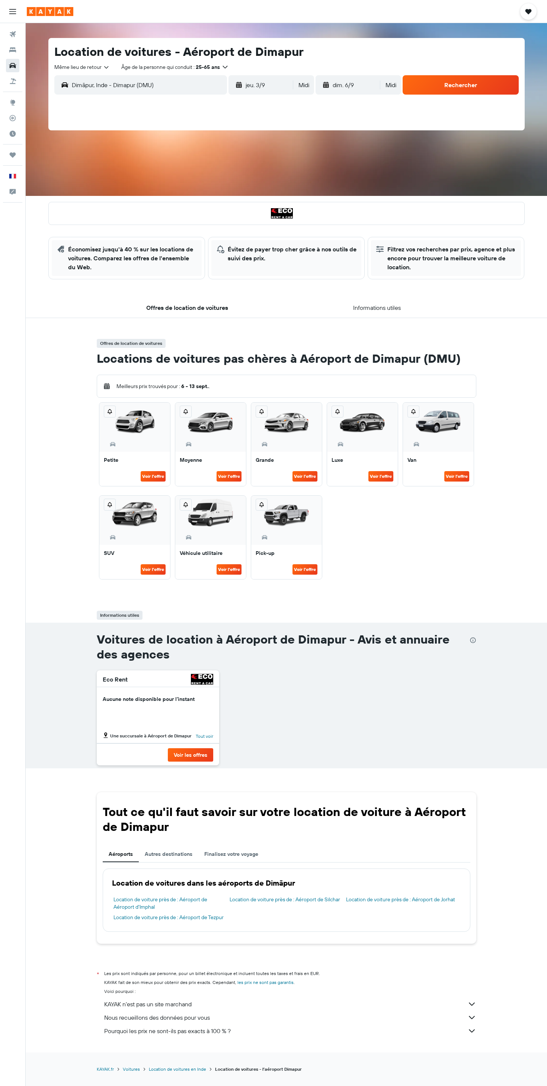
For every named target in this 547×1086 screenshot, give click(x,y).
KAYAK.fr (105, 1069)
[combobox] (82, 67)
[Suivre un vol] (12, 118)
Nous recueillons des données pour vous (157, 1017)
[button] (12, 11)
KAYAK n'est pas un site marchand (148, 1004)
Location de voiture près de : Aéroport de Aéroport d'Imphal (160, 903)
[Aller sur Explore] (12, 102)
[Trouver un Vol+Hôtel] (12, 81)
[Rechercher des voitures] (12, 65)
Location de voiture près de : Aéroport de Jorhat (400, 899)
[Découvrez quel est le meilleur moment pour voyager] (12, 133)
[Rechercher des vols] (12, 34)
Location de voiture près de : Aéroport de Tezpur (168, 917)
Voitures (131, 1069)
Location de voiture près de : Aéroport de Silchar (285, 899)
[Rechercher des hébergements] (12, 49)
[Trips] (12, 154)
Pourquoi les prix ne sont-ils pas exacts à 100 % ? (167, 1031)
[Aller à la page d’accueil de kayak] (50, 11)
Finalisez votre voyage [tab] (231, 854)
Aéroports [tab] (121, 854)
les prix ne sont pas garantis (265, 982)
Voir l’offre (153, 476)
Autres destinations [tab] (168, 854)
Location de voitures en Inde (177, 1069)
